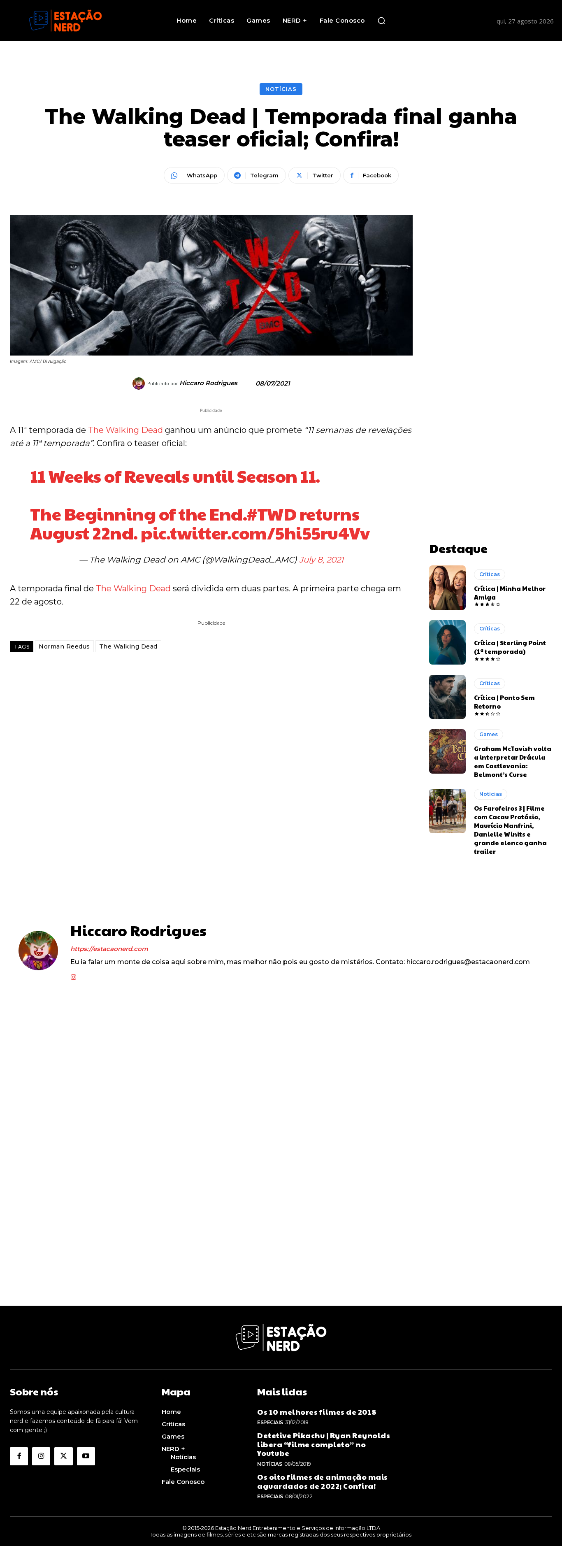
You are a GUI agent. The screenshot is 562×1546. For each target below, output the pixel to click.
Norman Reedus (64, 646)
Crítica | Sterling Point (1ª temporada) (510, 647)
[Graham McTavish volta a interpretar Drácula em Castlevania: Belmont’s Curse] (447, 751)
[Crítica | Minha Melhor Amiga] (447, 587)
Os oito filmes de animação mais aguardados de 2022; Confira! (322, 1481)
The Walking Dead (125, 430)
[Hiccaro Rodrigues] (139, 383)
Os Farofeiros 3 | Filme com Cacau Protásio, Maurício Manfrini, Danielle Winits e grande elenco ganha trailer (510, 830)
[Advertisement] (491, 338)
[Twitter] (63, 1456)
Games (488, 734)
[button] (381, 20)
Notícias (281, 89)
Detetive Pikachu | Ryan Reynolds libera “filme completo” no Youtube (323, 1444)
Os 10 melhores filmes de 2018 (317, 1412)
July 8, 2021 (321, 560)
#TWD (271, 513)
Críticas (489, 574)
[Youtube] (86, 1456)
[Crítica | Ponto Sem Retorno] (447, 697)
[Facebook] (19, 1456)
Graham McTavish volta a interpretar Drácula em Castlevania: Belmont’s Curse (512, 761)
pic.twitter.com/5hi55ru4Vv (255, 532)
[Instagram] (73, 975)
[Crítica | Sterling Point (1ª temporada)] (447, 642)
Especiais (270, 1422)
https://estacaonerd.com (109, 949)
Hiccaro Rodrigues (208, 383)
